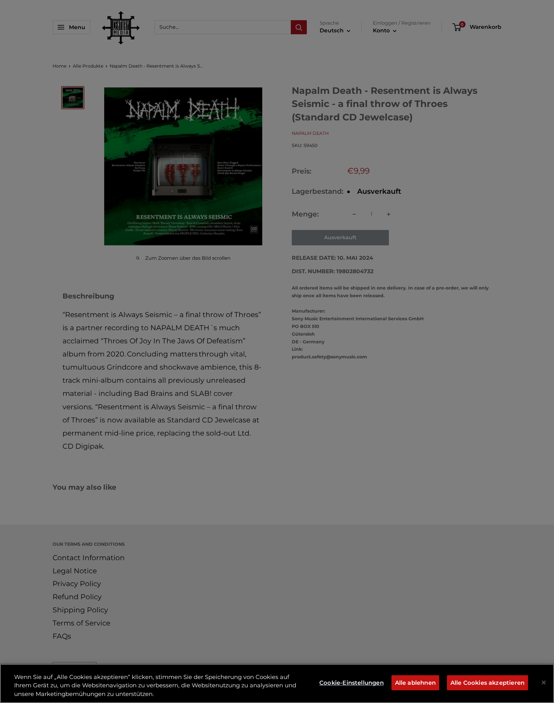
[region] (277, 683)
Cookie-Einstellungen (351, 682)
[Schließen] (544, 682)
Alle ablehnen (415, 682)
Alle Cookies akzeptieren (487, 682)
